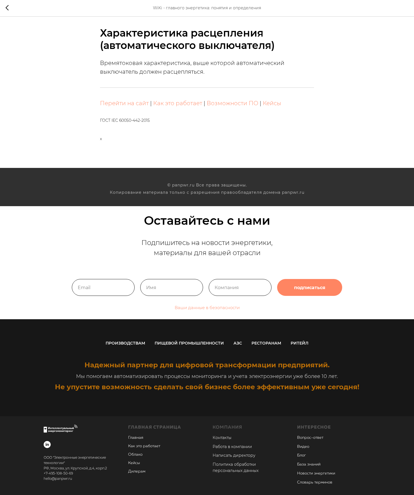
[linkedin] (47, 444)
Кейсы (272, 103)
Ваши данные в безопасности (207, 307)
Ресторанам (266, 343)
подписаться (309, 287)
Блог (301, 455)
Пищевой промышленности (189, 343)
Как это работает (177, 103)
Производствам (125, 343)
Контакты (222, 437)
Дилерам (136, 471)
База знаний (308, 464)
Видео (303, 447)
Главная (135, 438)
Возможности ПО (232, 103)
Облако (135, 454)
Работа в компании (232, 446)
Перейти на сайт (124, 103)
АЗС (237, 343)
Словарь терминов (314, 482)
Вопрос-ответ (310, 438)
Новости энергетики (316, 473)
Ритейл (299, 343)
